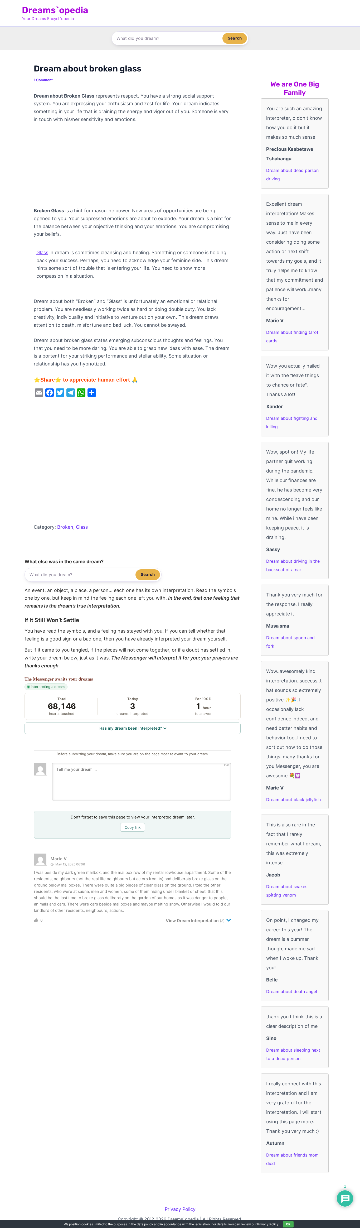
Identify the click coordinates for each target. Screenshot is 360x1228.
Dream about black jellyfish (293, 799)
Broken (65, 527)
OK (288, 1224)
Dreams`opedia (55, 10)
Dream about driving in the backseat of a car (293, 565)
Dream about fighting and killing (292, 422)
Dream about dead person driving (292, 174)
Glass (42, 252)
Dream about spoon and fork (290, 642)
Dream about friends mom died (292, 1159)
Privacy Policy (180, 1209)
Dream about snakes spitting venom (286, 891)
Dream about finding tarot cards (292, 336)
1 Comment (43, 80)
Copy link (133, 827)
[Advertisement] (132, 168)
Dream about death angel (291, 991)
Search (235, 38)
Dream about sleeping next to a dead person (293, 1054)
